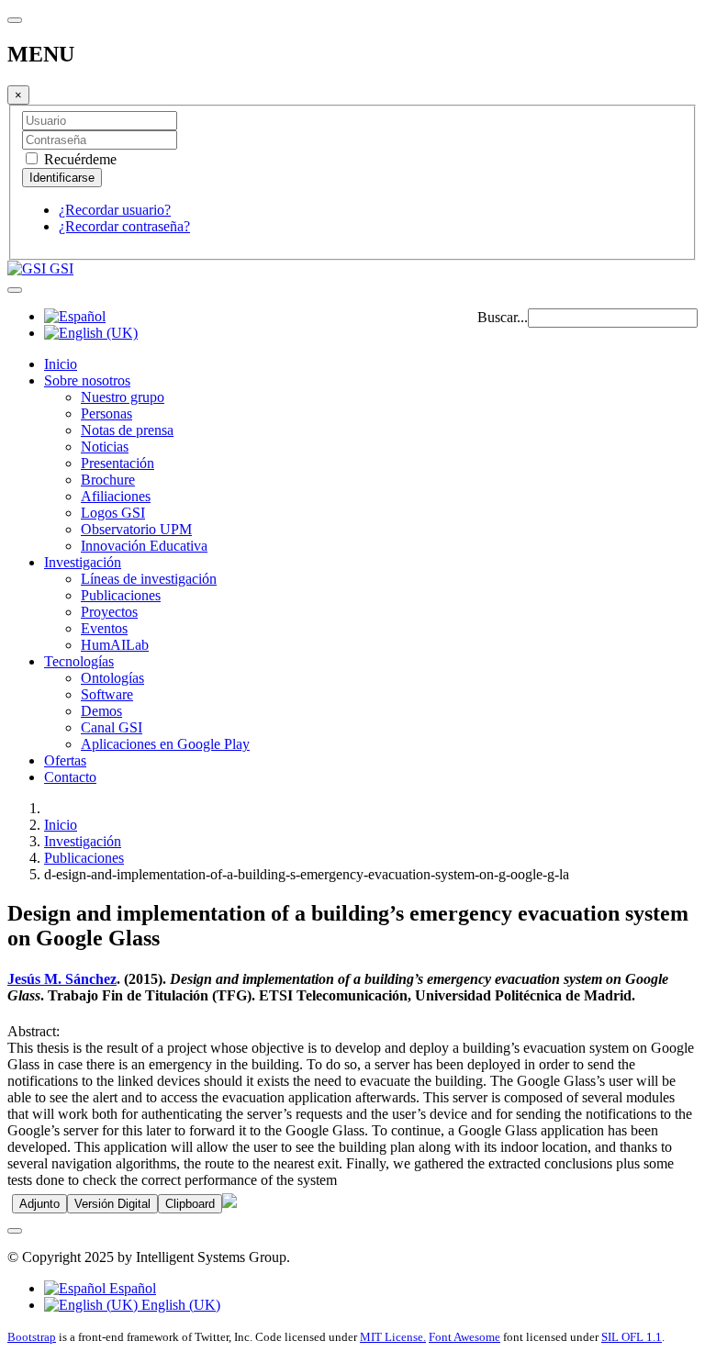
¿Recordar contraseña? (124, 226)
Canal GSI (111, 727)
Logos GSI (113, 512)
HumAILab (115, 645)
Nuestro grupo (122, 397)
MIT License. (393, 1337)
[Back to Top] (14, 1231)
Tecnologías (79, 661)
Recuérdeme (78, 159)
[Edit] (229, 1203)
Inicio (60, 364)
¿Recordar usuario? (115, 210)
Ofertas (65, 760)
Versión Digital (112, 1204)
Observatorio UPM (136, 529)
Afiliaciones (116, 496)
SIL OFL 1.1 (631, 1337)
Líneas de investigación (149, 579)
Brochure (108, 479)
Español (131, 1288)
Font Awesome (464, 1337)
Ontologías (112, 678)
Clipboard (190, 1204)
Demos (101, 711)
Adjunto (39, 1204)
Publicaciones (121, 595)
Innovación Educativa (144, 545)
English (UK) (179, 1305)
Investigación (82, 562)
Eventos (104, 628)
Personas (106, 413)
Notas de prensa (127, 430)
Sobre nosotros (87, 380)
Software (107, 694)
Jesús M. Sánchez (62, 979)
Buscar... (502, 317)
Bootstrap (31, 1337)
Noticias (105, 446)
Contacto (70, 777)
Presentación (117, 463)
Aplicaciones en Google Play (165, 744)
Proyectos (109, 612)
